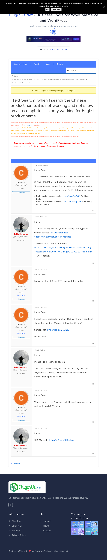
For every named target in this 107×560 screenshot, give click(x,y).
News (46, 525)
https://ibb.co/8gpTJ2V (71, 196)
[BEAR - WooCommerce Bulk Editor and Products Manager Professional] (91, 524)
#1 (93, 210)
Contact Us (16, 525)
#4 (93, 344)
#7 (93, 453)
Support (47, 521)
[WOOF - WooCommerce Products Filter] (91, 532)
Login (48, 64)
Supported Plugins (21, 64)
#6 (93, 422)
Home (43, 49)
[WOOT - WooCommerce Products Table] (77, 532)
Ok (47, 10)
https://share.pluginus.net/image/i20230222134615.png (64, 251)
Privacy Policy (18, 535)
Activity (37, 64)
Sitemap (15, 530)
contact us (29, 125)
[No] (103, 7)
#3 (93, 301)
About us (16, 521)
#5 (93, 384)
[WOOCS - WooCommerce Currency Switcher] (77, 524)
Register (60, 64)
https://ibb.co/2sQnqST (59, 329)
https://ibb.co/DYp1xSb (72, 202)
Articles (47, 530)
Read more (56, 10)
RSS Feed (16, 463)
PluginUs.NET (41, 551)
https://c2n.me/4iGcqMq (61, 440)
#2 (93, 263)
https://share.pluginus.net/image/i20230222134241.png (62, 247)
